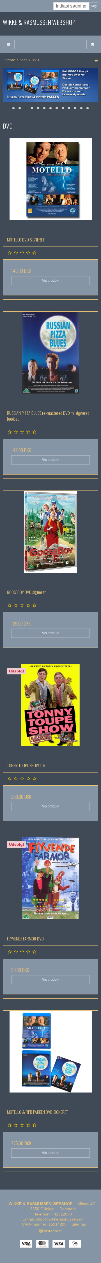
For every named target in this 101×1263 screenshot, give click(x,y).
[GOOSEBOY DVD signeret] (50, 538)
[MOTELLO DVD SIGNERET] (50, 185)
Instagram (52, 1231)
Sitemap (79, 1224)
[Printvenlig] (96, 60)
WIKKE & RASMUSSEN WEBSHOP (39, 22)
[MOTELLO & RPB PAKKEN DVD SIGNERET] (50, 1058)
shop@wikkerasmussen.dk (59, 1219)
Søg (94, 6)
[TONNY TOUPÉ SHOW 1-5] (50, 711)
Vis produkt (50, 281)
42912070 (63, 1214)
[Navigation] (9, 44)
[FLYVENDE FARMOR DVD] (50, 884)
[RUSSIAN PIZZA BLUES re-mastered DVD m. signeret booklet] (50, 359)
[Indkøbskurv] (92, 44)
